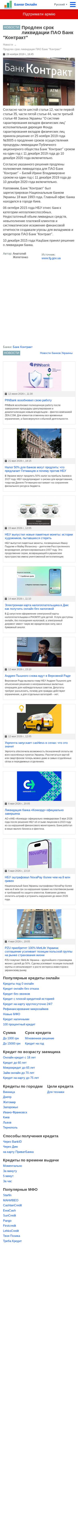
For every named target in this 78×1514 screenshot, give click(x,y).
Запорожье (10, 1107)
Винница (9, 1092)
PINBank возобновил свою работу (28, 400)
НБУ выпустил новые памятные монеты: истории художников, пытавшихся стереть (39, 536)
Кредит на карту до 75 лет (21, 1077)
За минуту (10, 1171)
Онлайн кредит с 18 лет (19, 1057)
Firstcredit (9, 1225)
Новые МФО (11, 1014)
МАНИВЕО (10, 1200)
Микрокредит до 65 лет (19, 1067)
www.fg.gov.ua (51, 258)
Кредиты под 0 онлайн (18, 983)
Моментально (12, 1165)
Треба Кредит (12, 1241)
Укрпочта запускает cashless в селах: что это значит (36, 744)
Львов (7, 1122)
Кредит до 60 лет (15, 1062)
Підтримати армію (39, 14)
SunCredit (9, 1215)
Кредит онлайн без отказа (21, 988)
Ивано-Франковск (15, 1112)
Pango (7, 1220)
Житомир (9, 1102)
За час (7, 1181)
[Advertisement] (39, 303)
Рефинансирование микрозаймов (25, 1009)
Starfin (7, 1195)
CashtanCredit (12, 1205)
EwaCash (9, 1210)
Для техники (55, 1092)
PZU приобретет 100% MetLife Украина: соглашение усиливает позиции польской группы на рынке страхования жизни (38, 951)
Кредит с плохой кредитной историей (28, 998)
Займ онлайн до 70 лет (18, 1072)
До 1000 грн (11, 1038)
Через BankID (12, 1141)
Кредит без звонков (16, 993)
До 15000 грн (11, 1043)
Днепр (7, 1097)
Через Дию (10, 1146)
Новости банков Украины (56, 353)
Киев (6, 1117)
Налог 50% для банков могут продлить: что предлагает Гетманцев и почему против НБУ (35, 468)
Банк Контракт (23, 347)
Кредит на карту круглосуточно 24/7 (27, 1004)
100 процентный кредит (19, 1024)
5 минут (8, 1176)
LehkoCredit (11, 1230)
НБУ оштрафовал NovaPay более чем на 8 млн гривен (37, 879)
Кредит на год (34, 1043)
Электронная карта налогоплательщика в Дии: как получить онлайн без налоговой (37, 606)
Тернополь (10, 1127)
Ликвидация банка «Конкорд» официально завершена (34, 811)
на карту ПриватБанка (18, 1151)
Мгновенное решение (39, 1038)
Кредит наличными (16, 1019)
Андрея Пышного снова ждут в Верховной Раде (38, 675)
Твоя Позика (11, 1235)
